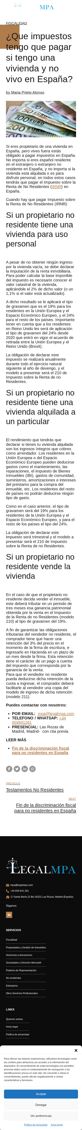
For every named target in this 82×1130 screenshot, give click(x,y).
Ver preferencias (41, 1115)
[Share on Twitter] (17, 769)
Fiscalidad (16, 23)
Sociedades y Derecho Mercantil (23, 962)
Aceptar (41, 1094)
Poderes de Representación (21, 970)
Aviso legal (57, 1124)
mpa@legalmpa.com (56, 713)
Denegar (41, 1105)
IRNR (56, 186)
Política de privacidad (35, 1124)
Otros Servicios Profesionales (22, 993)
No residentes (13, 978)
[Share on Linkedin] (24, 769)
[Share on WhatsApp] (32, 769)
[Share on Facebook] (9, 769)
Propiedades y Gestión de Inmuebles (26, 947)
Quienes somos (14, 1019)
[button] (76, 1050)
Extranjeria (12, 985)
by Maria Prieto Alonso (25, 92)
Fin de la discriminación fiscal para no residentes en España (40, 750)
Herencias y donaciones (19, 955)
